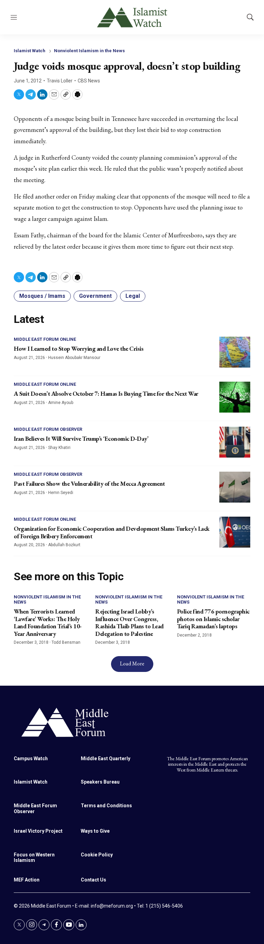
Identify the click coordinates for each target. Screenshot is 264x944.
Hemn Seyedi (60, 492)
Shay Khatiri (59, 447)
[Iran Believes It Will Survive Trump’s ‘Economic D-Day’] (234, 442)
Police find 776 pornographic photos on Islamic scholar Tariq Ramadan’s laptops (213, 618)
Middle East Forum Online (45, 339)
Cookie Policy (97, 854)
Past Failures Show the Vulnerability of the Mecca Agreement (89, 483)
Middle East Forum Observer (48, 429)
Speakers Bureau (100, 782)
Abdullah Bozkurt (64, 544)
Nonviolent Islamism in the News (89, 50)
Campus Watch (31, 758)
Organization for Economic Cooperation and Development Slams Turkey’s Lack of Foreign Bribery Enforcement (112, 532)
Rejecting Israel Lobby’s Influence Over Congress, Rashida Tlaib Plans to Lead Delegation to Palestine (129, 622)
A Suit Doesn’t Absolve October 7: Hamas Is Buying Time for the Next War (106, 393)
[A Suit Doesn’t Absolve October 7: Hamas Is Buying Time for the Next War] (234, 397)
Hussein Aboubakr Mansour (74, 357)
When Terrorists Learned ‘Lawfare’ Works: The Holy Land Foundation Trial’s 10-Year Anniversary (48, 622)
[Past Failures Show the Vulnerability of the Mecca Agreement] (234, 487)
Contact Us (93, 880)
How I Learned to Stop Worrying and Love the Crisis (78, 348)
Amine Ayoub (60, 402)
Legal (132, 296)
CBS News (89, 80)
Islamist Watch (29, 50)
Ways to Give (95, 831)
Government (95, 296)
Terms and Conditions (106, 805)
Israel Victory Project (38, 831)
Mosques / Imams (42, 296)
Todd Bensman (66, 642)
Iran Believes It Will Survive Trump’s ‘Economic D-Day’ (81, 438)
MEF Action (27, 880)
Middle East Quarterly (105, 758)
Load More (132, 663)
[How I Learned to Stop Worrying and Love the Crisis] (234, 352)
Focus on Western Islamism (34, 857)
